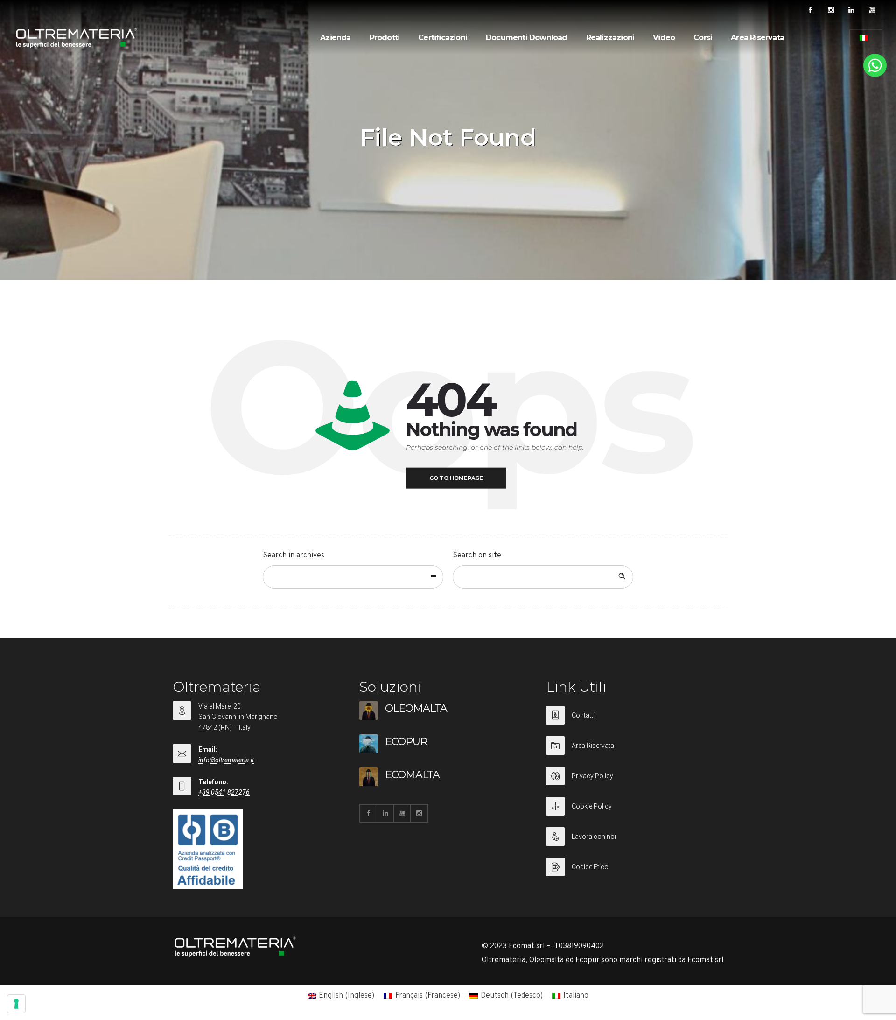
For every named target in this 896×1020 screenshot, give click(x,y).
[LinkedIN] (851, 10)
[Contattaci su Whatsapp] (875, 75)
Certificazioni (442, 37)
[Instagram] (830, 10)
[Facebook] (810, 10)
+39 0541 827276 (224, 792)
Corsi (702, 37)
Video (664, 37)
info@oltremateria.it (226, 760)
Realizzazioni (610, 37)
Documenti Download (526, 37)
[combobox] (353, 577)
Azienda (335, 37)
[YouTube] (871, 10)
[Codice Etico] (634, 867)
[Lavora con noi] (634, 842)
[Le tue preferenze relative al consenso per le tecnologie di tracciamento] (16, 1004)
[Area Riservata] (634, 751)
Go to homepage (456, 478)
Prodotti (385, 37)
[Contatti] (634, 721)
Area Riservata (757, 37)
